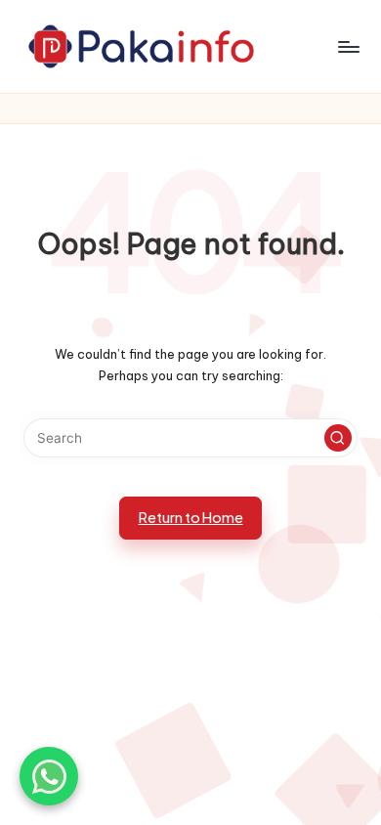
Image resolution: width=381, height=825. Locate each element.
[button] (338, 438)
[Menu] (348, 46)
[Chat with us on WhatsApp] (49, 776)
